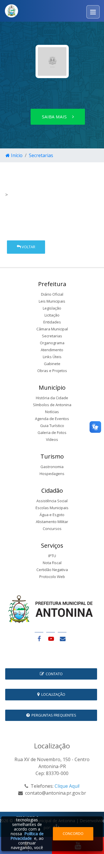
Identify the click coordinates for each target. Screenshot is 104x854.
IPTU (52, 555)
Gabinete (52, 363)
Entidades (52, 322)
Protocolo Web (52, 576)
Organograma (52, 342)
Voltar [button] (28, 246)
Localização (52, 694)
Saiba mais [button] (55, 116)
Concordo (73, 833)
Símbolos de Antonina (52, 404)
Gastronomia (52, 466)
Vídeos (52, 439)
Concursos (52, 528)
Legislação (52, 308)
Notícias (52, 411)
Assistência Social (52, 500)
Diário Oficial (52, 294)
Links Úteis (52, 356)
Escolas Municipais (52, 507)
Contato (53, 673)
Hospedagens (52, 473)
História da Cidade (52, 397)
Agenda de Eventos (52, 418)
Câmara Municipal (52, 329)
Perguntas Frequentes (53, 715)
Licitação (52, 315)
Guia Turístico (52, 425)
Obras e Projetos (52, 370)
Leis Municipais (52, 301)
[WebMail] (62, 638)
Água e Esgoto (52, 514)
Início (16, 155)
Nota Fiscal (52, 562)
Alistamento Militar (52, 521)
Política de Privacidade (27, 836)
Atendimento (52, 349)
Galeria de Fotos (52, 432)
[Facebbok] (39, 638)
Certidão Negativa (52, 569)
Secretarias (41, 155)
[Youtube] (50, 638)
